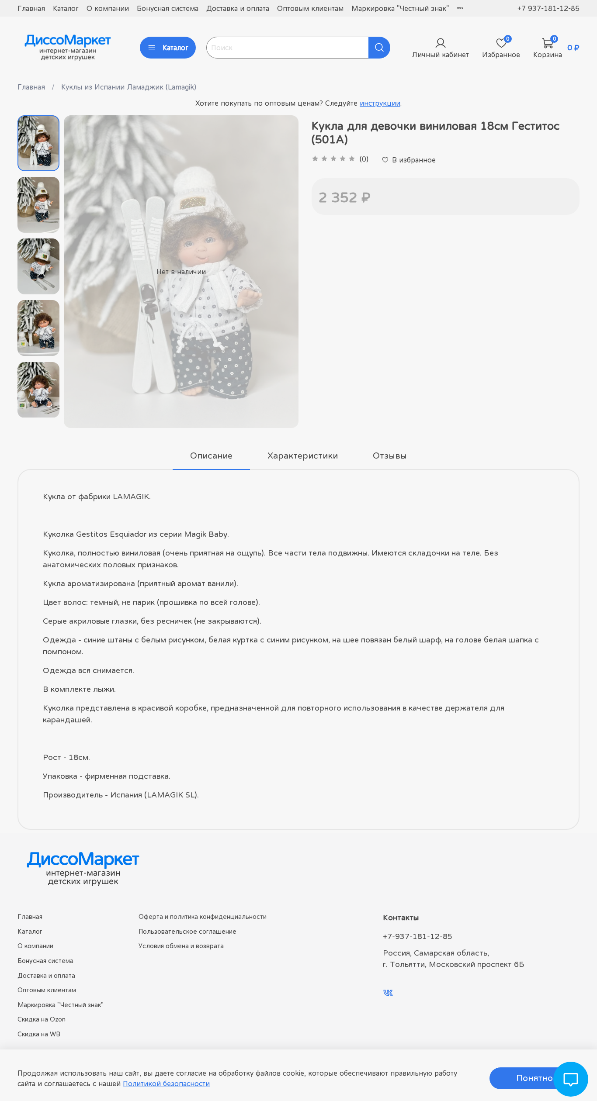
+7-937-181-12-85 (417, 936)
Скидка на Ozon (41, 1019)
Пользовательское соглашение (187, 931)
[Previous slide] (81, 271)
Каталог (66, 8)
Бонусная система (167, 8)
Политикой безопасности (166, 1083)
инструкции (380, 103)
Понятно (534, 1078)
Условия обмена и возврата (181, 945)
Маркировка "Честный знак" (400, 8)
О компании (108, 8)
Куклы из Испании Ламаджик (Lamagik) (128, 87)
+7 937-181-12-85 (548, 8)
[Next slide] (281, 271)
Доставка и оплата (237, 8)
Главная (31, 8)
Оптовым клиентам (310, 8)
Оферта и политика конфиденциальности (203, 916)
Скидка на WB (38, 1034)
